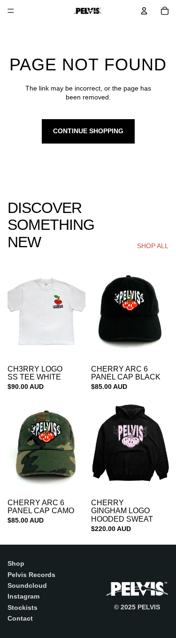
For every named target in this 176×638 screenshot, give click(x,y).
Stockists (23, 607)
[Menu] (11, 11)
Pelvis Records (31, 574)
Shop (16, 563)
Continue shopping (88, 131)
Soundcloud (27, 585)
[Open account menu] (144, 10)
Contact (20, 618)
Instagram (23, 596)
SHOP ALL (152, 246)
